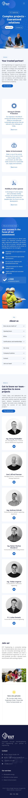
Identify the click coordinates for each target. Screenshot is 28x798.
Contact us (19, 27)
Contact (5, 358)
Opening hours (7, 331)
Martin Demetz (10, 790)
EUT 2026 (6, 788)
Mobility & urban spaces (10, 777)
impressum (18, 790)
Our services (7, 86)
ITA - (14, 794)
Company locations (9, 353)
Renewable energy (8, 774)
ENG (17, 794)
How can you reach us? (9, 326)
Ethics (5, 336)
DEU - (11, 794)
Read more (9, 27)
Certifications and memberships (12, 341)
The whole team (8, 411)
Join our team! (7, 363)
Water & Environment (9, 780)
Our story (6, 348)
